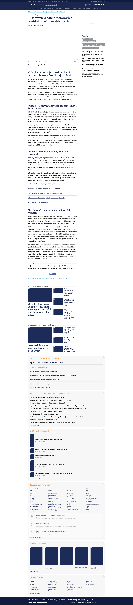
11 (44, 384)
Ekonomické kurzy (33, 587)
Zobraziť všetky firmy (35, 593)
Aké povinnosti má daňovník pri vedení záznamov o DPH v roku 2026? (52, 422)
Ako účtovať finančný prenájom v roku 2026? (44, 414)
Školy (87, 490)
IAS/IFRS (50, 490)
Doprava (31, 501)
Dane (74, 8)
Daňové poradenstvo (34, 586)
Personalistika (70, 495)
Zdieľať (53, 273)
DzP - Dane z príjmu (34, 506)
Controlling (32, 498)
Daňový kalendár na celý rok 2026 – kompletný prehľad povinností (69, 331)
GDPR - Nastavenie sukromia (42, 602)
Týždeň (99, 51)
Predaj (68, 504)
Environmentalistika (34, 509)
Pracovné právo (70, 498)
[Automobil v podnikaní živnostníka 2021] (97, 556)
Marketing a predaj (52, 503)
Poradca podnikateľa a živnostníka (44, 358)
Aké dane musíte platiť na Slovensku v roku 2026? (69, 340)
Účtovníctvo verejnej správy (91, 498)
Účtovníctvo (68, 8)
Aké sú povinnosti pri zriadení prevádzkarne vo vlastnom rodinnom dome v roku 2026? (92, 74)
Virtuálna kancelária (90, 586)
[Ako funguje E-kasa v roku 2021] (36, 556)
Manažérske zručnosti (53, 498)
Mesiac (103, 51)
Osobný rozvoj (70, 492)
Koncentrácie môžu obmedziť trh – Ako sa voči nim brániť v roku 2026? (51, 268)
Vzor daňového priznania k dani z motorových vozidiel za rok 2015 (47, 193)
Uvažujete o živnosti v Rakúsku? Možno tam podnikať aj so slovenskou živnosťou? (56, 417)
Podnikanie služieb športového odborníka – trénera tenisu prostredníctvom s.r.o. (55, 375)
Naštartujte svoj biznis (87, 38)
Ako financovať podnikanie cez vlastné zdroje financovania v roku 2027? (69, 302)
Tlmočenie (88, 582)
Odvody (80, 8)
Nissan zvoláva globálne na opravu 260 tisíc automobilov (44, 188)
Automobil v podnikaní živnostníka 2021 (95, 568)
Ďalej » (48, 384)
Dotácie (31, 503)
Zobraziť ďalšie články (35, 425)
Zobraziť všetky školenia (35, 537)
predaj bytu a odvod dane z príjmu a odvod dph (44, 380)
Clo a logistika (32, 496)
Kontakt (34, 602)
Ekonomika (86, 8)
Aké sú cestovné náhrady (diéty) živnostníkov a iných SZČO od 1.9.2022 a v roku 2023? (93, 44)
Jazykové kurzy (51, 581)
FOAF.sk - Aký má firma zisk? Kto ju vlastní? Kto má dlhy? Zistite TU (46, 12)
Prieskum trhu (70, 589)
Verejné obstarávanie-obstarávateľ (93, 503)
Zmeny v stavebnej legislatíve (92, 510)
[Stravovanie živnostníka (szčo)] (81, 556)
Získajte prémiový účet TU (51, 4)
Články (36, 15)
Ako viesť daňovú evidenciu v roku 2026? (45, 455)
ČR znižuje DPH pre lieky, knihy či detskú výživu (42, 184)
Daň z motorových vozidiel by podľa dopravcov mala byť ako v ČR (46, 198)
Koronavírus (50, 492)
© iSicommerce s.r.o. (36, 599)
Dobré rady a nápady (56, 1)
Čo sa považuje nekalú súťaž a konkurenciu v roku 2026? (49, 464)
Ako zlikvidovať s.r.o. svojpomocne (38, 202)
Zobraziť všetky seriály (35, 479)
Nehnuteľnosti (70, 490)
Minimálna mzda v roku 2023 (89, 41)
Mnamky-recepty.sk (47, 1)
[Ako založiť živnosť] (66, 556)
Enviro (31, 507)
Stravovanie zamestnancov (38, 367)
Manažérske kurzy (52, 589)
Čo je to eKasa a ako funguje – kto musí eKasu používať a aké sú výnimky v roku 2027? (93, 60)
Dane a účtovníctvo (34, 499)
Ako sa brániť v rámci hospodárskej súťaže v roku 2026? (49, 439)
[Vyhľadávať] (82, 5)
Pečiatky (69, 582)
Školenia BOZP (89, 581)
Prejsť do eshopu (34, 571)
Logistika (50, 496)
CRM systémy (32, 584)
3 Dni (96, 51)
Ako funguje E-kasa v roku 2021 (36, 567)
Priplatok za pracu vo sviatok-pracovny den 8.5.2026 (46, 363)
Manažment (42, 8)
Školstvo (87, 489)
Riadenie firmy (70, 507)
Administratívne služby (34, 581)
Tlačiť (76, 61)
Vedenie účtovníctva (90, 584)
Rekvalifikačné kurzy (71, 590)
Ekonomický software (34, 589)
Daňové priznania (39, 457)
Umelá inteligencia (90, 499)
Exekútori (31, 590)
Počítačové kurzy (70, 584)
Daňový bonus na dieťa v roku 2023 (90, 48)
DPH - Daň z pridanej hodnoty (36, 504)
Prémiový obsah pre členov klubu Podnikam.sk (49, 393)
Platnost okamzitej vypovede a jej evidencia (43, 371)
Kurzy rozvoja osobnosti (53, 586)
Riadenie (69, 506)
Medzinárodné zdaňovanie (54, 510)
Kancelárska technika (52, 582)
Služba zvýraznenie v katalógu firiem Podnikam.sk (50, 568)
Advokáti (31, 582)
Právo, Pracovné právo (72, 503)
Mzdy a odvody (70, 489)
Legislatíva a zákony (52, 493)
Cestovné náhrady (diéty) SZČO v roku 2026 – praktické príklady (69, 292)
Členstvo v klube (96, 8)
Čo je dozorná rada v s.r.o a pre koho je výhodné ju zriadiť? (47, 266)
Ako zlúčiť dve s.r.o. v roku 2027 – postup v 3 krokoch (47, 397)
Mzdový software (52, 590)
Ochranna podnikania (40, 441)
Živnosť (30, 8)
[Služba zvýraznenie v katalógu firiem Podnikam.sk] (51, 556)
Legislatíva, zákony (52, 495)
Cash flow (32, 493)
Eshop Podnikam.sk (38, 543)
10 (41, 384)
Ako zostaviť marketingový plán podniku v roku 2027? (47, 403)
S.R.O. (35, 8)
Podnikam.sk (40, 1)
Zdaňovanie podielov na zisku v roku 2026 (43, 419)
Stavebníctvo (88, 493)
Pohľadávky (69, 496)
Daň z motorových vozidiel (48, 15)
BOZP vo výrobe (33, 492)
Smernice (88, 492)
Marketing (50, 8)
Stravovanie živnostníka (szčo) (81, 567)
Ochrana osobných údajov (55, 600)
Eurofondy (32, 510)
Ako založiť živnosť (64, 567)
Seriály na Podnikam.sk (39, 431)
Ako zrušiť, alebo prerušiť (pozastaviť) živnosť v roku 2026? (48, 411)
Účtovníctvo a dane (90, 496)
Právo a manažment (71, 501)
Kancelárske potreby (52, 584)
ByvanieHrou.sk (65, 1)
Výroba (87, 506)
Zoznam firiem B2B (38, 577)
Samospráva (69, 510)
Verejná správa (89, 501)
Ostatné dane (70, 493)
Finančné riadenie (52, 489)
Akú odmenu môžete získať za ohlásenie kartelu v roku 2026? (51, 449)
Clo (30, 495)
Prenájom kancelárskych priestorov (74, 587)
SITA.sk (34, 1)
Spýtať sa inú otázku (45, 387)
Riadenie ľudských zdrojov (72, 509)
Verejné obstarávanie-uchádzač (92, 504)
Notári (68, 581)
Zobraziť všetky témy (35, 387)
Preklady (69, 586)
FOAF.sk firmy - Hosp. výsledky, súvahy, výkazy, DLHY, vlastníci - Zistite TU (48, 278)
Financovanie (59, 8)
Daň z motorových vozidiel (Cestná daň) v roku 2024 (69, 349)
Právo (68, 499)
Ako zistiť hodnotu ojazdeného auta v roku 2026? (38, 348)
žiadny (87, 507)
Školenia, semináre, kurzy (40, 485)
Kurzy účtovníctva (52, 587)
